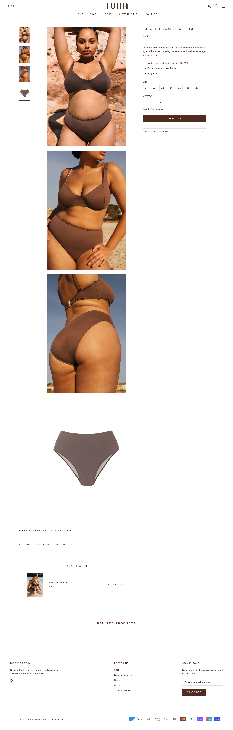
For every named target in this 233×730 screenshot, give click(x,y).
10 (154, 87)
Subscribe (194, 692)
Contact (151, 14)
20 (196, 87)
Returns (118, 680)
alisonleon (56, 719)
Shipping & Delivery (124, 675)
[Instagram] (11, 680)
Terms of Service (122, 690)
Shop (93, 14)
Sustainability (128, 14)
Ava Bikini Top (58, 582)
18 (188, 87)
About (107, 14)
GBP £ (11, 6)
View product (112, 585)
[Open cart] (223, 6)
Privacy (118, 685)
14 (171, 87)
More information (157, 132)
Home (79, 14)
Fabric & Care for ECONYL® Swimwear (45, 530)
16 (179, 87)
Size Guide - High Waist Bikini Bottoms (45, 545)
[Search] (216, 5)
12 (162, 87)
